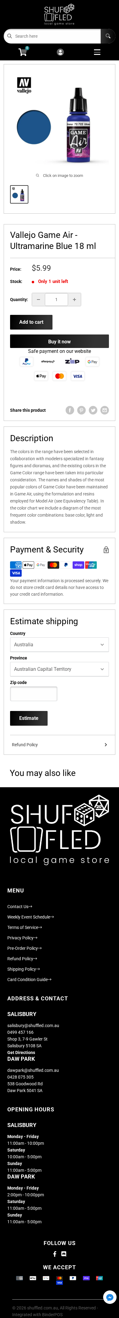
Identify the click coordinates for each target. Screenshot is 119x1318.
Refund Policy (25, 744)
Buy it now (59, 342)
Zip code (18, 682)
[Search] (108, 36)
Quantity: (19, 299)
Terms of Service (22, 927)
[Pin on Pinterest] (81, 410)
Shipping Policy (21, 969)
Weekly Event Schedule (28, 917)
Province (18, 658)
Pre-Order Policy (22, 948)
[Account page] (60, 52)
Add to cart (31, 322)
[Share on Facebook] (70, 410)
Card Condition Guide (27, 979)
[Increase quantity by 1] (74, 299)
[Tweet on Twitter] (93, 410)
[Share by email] (104, 410)
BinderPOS (52, 1314)
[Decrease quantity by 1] (38, 299)
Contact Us (17, 906)
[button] (110, 1297)
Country (17, 633)
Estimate (28, 718)
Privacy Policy (20, 937)
